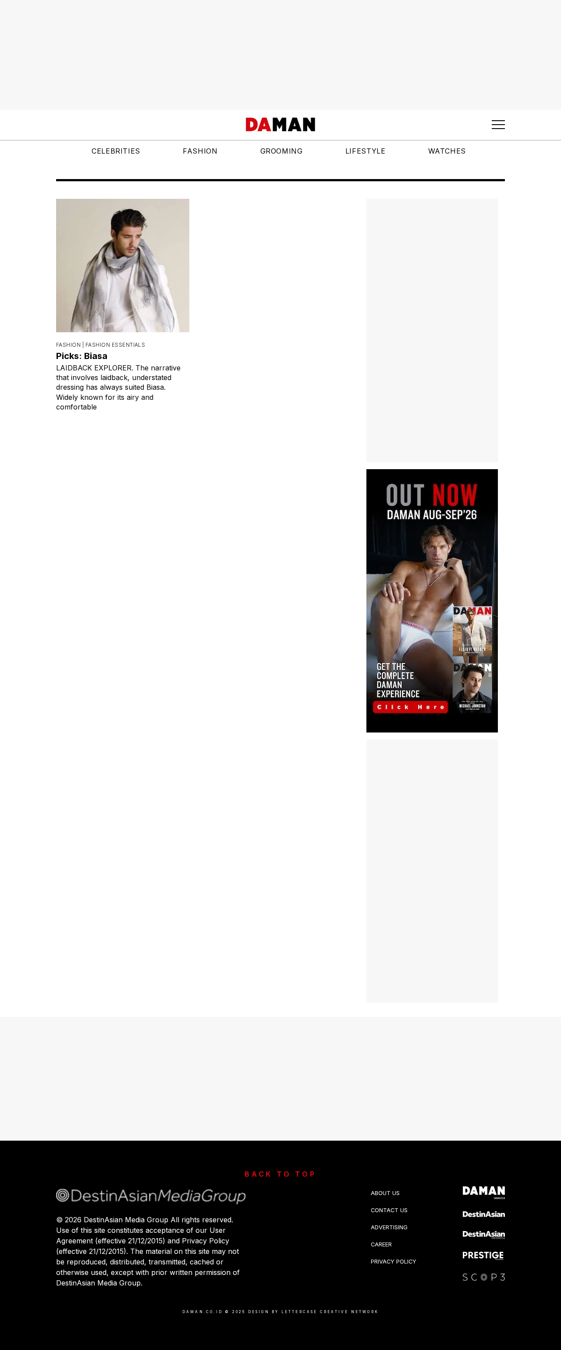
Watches (447, 151)
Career (381, 1244)
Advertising (389, 1227)
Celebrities (116, 151)
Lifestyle (365, 151)
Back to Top (280, 1174)
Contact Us (389, 1210)
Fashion (200, 151)
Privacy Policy (393, 1261)
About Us (385, 1193)
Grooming (281, 151)
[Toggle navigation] (498, 125)
